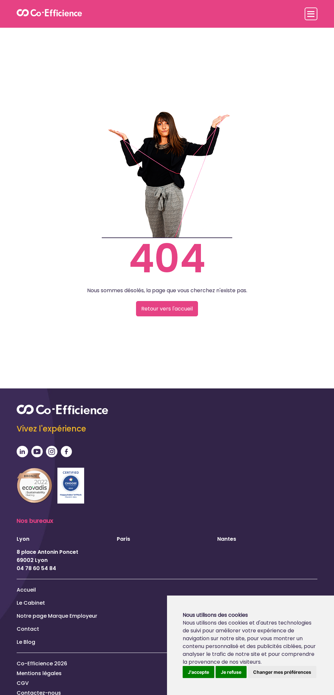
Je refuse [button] (231, 672)
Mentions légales (39, 673)
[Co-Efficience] (49, 13)
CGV (23, 683)
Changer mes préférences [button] (282, 672)
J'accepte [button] (198, 672)
